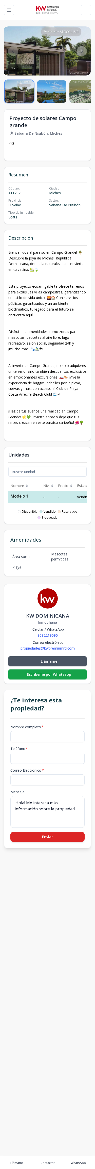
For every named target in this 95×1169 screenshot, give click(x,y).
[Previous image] (13, 51)
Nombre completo (27, 727)
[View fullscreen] (82, 66)
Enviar (47, 836)
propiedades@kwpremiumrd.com (48, 648)
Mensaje (17, 791)
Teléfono (19, 748)
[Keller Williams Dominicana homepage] (47, 10)
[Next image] (82, 51)
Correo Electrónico (27, 770)
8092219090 (47, 635)
